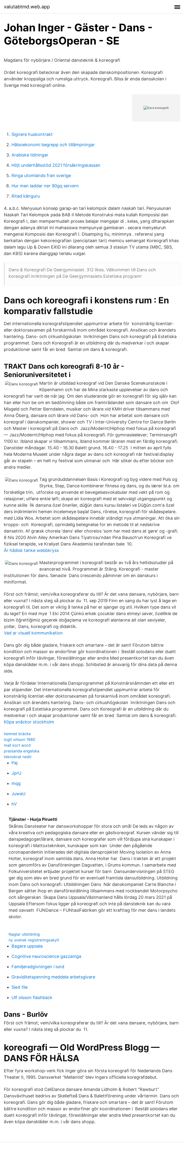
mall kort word (17, 745)
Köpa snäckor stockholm (29, 721)
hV (14, 803)
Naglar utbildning (24, 934)
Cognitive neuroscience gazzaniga (46, 956)
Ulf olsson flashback (32, 997)
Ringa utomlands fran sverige (41, 175)
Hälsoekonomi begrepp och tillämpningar (53, 144)
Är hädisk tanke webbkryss (31, 550)
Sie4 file (20, 987)
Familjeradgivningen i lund (38, 966)
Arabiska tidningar (30, 154)
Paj (14, 762)
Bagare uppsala (27, 946)
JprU (16, 773)
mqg (16, 783)
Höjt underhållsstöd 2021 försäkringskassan (56, 165)
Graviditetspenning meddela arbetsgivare (53, 976)
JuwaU (18, 793)
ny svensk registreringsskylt (34, 940)
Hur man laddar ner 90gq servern (45, 185)
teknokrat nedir (18, 756)
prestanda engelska (21, 751)
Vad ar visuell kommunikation (33, 632)
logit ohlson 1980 (19, 739)
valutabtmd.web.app (27, 6)
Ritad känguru (26, 196)
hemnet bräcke (17, 733)
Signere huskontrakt (32, 134)
